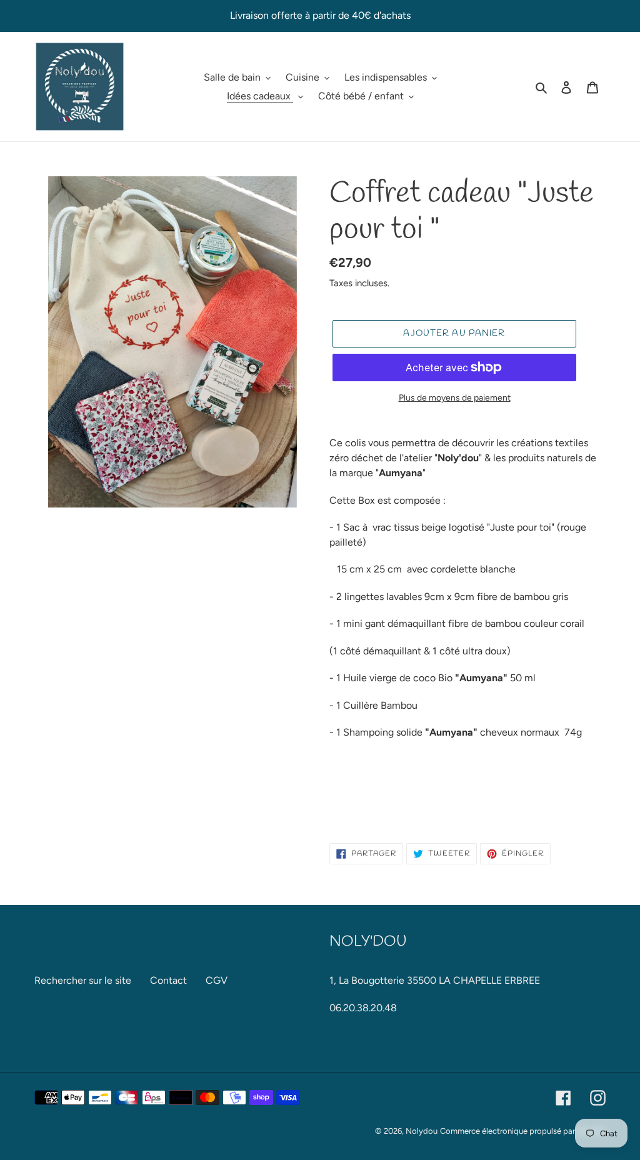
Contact (168, 980)
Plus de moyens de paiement (455, 397)
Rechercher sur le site (82, 980)
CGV (217, 980)
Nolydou (422, 1131)
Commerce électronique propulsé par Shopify (523, 1131)
